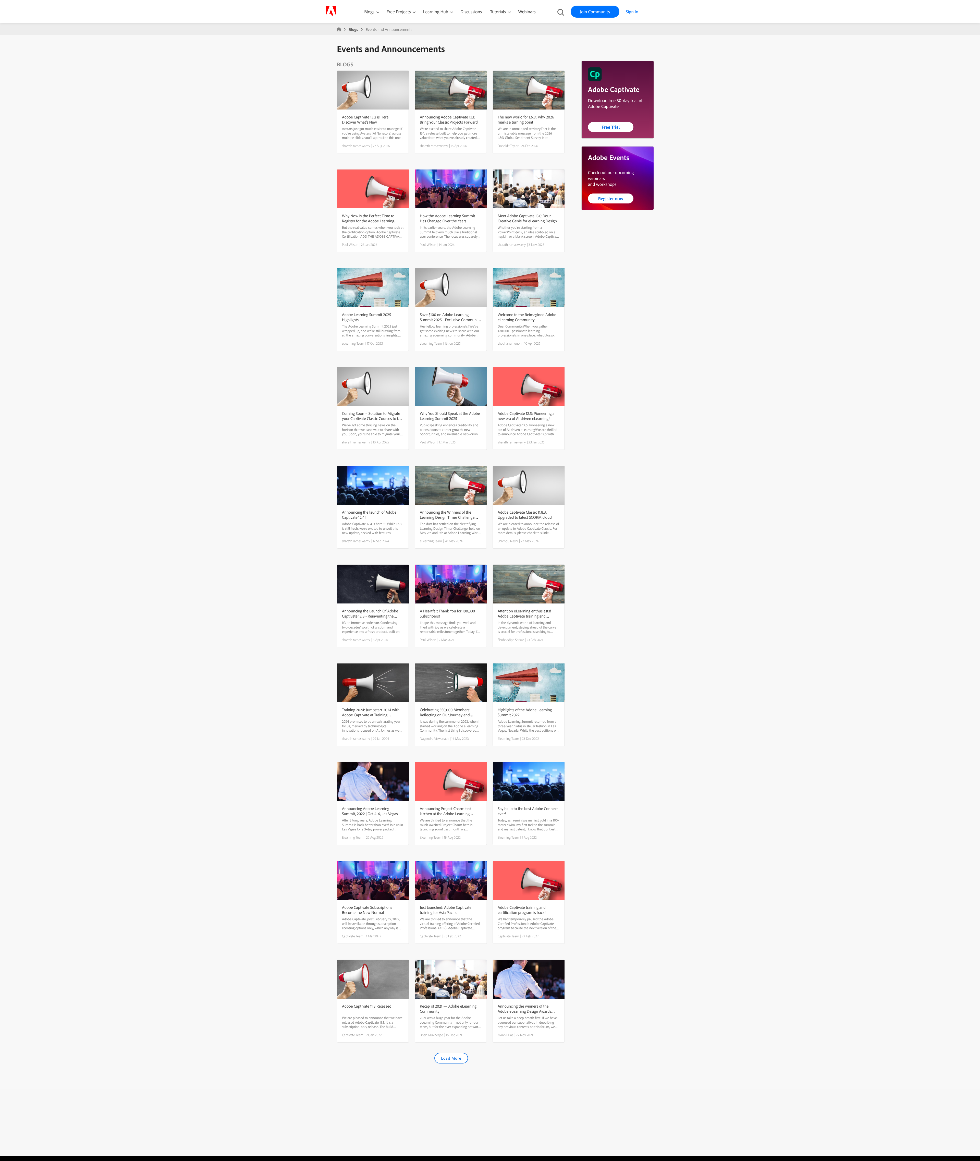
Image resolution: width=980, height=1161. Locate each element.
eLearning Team (353, 343)
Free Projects (399, 12)
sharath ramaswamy (356, 145)
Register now (610, 198)
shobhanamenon (509, 343)
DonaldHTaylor (508, 145)
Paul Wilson (350, 244)
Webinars (527, 12)
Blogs (369, 12)
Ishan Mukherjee (431, 1035)
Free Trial (611, 127)
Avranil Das (505, 1035)
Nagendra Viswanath (434, 738)
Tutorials (498, 12)
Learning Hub (436, 12)
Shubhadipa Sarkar (511, 639)
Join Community (595, 12)
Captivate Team (352, 936)
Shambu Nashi (508, 541)
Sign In (632, 12)
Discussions (471, 12)
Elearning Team (508, 738)
